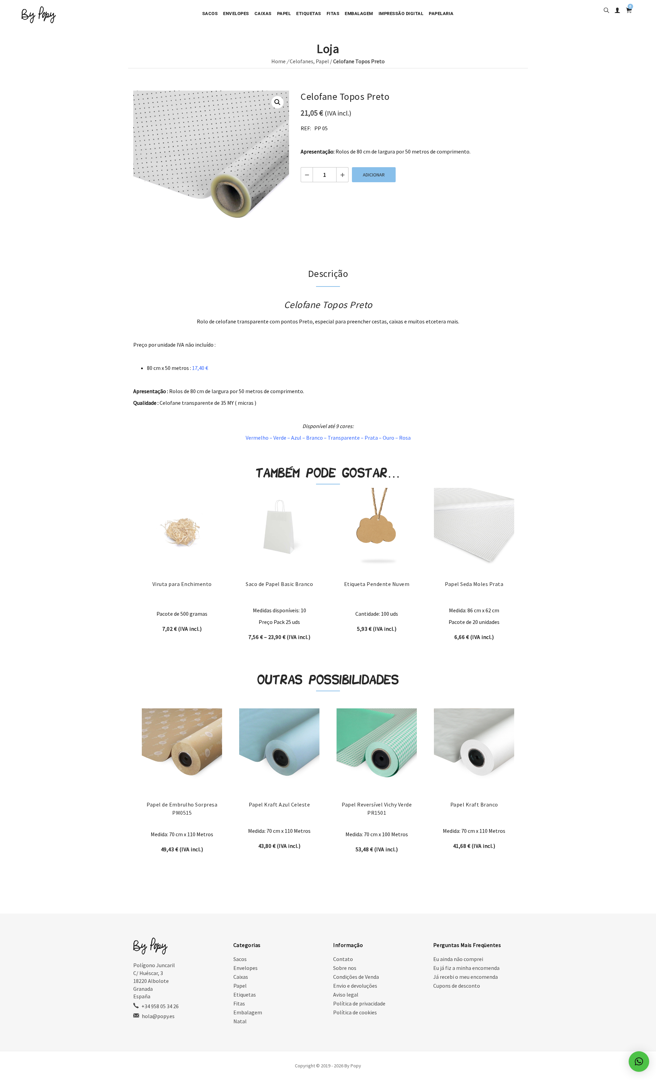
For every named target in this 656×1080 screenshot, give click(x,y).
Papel (284, 13)
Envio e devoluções (355, 985)
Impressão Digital (401, 13)
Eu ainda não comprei (458, 959)
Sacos (210, 13)
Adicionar (374, 175)
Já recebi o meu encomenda (465, 976)
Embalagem (359, 13)
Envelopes (236, 13)
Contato (343, 959)
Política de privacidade (359, 1003)
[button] (277, 102)
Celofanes (301, 61)
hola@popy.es (158, 1016)
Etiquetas (308, 13)
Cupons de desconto (456, 985)
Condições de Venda (356, 976)
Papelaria (441, 13)
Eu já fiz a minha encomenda (466, 967)
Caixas (263, 13)
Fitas (333, 13)
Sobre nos (344, 967)
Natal (240, 1021)
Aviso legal (345, 994)
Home (278, 61)
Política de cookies (355, 1012)
